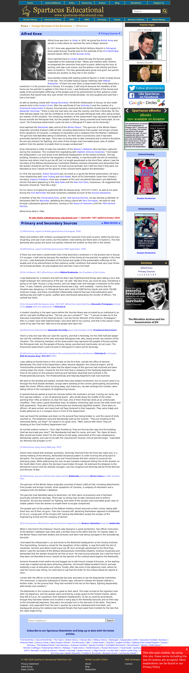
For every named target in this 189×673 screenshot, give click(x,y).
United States (98, 642)
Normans (163, 639)
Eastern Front (46, 105)
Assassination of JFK (129, 639)
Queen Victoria (83, 650)
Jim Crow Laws (57, 653)
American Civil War (79, 645)
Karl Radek (65, 176)
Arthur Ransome (51, 173)
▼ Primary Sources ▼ (109, 33)
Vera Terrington (90, 200)
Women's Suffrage (31, 647)
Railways (66, 647)
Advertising (26, 666)
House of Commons (83, 203)
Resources (87, 2)
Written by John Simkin (96, 659)
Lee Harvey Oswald (127, 653)
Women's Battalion (83, 149)
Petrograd (111, 48)
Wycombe (44, 200)
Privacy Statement (30, 663)
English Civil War (123, 642)
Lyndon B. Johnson (48, 650)
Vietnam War (86, 639)
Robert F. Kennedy (67, 650)
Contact (129, 663)
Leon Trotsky (49, 176)
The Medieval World (45, 645)
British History (72, 639)
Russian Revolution (101, 192)
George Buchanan (60, 102)
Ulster (75, 40)
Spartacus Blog (139, 647)
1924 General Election (77, 197)
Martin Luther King (129, 650)
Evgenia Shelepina (39, 179)
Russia (117, 19)
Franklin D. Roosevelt (91, 653)
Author (102, 2)
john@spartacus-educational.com (61, 217)
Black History (158, 19)
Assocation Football (148, 639)
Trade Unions (78, 647)
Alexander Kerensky (29, 111)
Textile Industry (93, 647)
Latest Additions (53, 2)
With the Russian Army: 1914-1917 (35, 356)
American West (26, 642)
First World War (111, 51)
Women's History (136, 19)
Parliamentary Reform (51, 647)
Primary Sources (146, 271)
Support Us (159, 2)
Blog (117, 2)
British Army (107, 40)
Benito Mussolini (73, 653)
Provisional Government (31, 108)
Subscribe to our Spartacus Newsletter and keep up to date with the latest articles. (70, 632)
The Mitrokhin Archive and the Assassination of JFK (146, 321)
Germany (102, 19)
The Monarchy (78, 642)
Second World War (44, 639)
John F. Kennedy (144, 29)
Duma (29, 306)
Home (30, 2)
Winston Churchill (144, 62)
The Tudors (59, 639)
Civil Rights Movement (115, 645)
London (74, 58)
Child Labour (154, 645)
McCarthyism (133, 645)
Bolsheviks (43, 127)
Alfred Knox (147, 267)
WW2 (86, 19)
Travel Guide (125, 647)
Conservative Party (50, 197)
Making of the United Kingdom (145, 642)
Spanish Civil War (96, 645)
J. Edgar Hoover (99, 650)
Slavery (144, 645)
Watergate (113, 639)
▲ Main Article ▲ (110, 222)
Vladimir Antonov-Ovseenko (90, 151)
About (88, 663)
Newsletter (136, 2)
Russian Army (83, 53)
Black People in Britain (60, 642)
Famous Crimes (42, 642)
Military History (100, 639)
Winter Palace (74, 127)
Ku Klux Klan (113, 650)
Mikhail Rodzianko (69, 272)
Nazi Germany (62, 645)
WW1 (71, 19)
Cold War (110, 642)
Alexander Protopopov (102, 304)
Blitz (88, 642)
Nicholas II (86, 105)
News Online (27, 669)
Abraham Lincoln (109, 653)
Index (72, 2)
